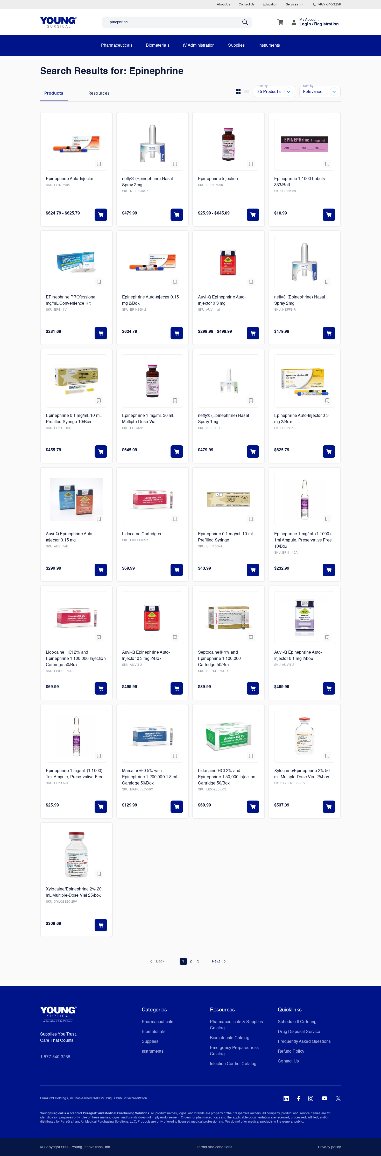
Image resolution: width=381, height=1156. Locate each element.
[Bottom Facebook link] (298, 1098)
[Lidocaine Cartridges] (152, 499)
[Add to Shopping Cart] (101, 215)
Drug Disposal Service (299, 1032)
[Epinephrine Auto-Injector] (76, 144)
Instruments (269, 46)
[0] (280, 22)
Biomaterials (158, 46)
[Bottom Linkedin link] (286, 1098)
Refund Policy (291, 1052)
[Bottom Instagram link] (310, 1098)
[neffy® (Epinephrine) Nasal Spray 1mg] (228, 381)
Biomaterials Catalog (229, 1038)
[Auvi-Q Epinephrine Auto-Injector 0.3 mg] (228, 262)
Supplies (236, 46)
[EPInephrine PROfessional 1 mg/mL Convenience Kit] (76, 262)
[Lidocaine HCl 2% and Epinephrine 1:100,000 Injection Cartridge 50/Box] (76, 617)
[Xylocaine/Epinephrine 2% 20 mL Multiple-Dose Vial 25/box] (76, 854)
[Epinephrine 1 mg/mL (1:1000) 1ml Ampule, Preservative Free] (76, 736)
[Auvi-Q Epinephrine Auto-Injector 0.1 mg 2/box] (304, 617)
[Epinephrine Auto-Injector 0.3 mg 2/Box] (304, 381)
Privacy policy (329, 1147)
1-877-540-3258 (329, 4)
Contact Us (247, 4)
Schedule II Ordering (297, 1022)
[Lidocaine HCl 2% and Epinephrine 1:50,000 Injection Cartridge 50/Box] (228, 736)
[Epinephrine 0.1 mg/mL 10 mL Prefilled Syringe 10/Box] (76, 381)
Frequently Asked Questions (304, 1042)
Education (270, 4)
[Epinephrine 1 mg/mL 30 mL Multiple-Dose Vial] (152, 381)
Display (262, 86)
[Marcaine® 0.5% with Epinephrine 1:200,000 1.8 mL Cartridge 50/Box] (152, 736)
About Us (223, 4)
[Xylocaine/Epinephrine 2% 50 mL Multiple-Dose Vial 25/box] (304, 736)
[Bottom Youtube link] (324, 1098)
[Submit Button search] (247, 22)
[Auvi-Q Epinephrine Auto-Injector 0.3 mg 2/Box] (152, 617)
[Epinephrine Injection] (228, 144)
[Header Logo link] (58, 22)
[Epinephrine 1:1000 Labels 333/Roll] (304, 144)
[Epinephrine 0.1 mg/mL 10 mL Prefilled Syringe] (228, 499)
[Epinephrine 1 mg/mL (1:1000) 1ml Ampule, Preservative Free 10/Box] (304, 499)
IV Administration (199, 46)
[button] (159, 961)
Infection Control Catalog (233, 1064)
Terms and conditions (214, 1147)
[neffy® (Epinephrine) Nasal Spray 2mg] (152, 144)
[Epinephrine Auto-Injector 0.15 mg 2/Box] (152, 262)
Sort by (308, 86)
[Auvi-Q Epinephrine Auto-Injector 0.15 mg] (76, 499)
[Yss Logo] (89, 1016)
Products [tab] (54, 93)
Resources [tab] (99, 93)
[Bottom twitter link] (338, 1098)
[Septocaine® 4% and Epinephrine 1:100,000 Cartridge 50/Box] (228, 617)
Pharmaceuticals (116, 46)
